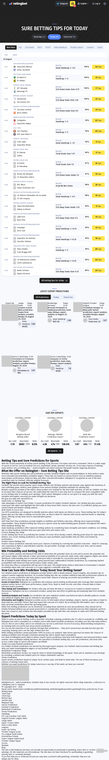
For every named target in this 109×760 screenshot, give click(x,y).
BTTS (40, 47)
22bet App (6, 696)
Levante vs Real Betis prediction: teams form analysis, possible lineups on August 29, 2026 (26, 313)
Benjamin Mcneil (23, 434)
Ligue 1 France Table (10, 723)
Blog (4, 748)
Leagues (5, 727)
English (84, 4)
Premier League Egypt (11, 741)
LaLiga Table (7, 721)
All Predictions (42, 297)
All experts (52, 451)
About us (5, 689)
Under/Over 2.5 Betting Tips (13, 501)
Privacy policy (86, 689)
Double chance (76, 47)
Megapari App (7, 703)
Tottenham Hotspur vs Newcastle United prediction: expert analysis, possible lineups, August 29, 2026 (95, 312)
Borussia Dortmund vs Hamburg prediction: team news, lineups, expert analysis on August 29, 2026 (59, 312)
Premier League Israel (11, 732)
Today (56, 297)
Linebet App (7, 700)
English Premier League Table (14, 718)
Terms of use (97, 689)
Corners (90, 47)
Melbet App (7, 698)
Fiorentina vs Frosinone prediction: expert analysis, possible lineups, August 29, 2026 (24, 362)
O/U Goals (29, 47)
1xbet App (6, 694)
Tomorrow (68, 297)
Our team (13, 689)
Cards (99, 47)
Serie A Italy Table (9, 725)
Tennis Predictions (9, 657)
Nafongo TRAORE (55, 434)
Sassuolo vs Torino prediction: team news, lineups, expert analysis (61, 361)
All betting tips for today (53, 280)
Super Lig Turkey (9, 730)
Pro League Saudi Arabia (12, 734)
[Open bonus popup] (72, 3)
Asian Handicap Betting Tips (13, 526)
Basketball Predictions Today (14, 651)
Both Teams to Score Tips (12, 510)
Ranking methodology (51, 689)
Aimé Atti (87, 434)
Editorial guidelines (34, 689)
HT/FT (48, 47)
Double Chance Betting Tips (13, 541)
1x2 (20, 47)
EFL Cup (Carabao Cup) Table (14, 716)
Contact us (21, 689)
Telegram (64, 4)
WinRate (5, 745)
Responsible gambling (70, 689)
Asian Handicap (60, 47)
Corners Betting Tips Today (13, 532)
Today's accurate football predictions (17, 644)
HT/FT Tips (6, 519)
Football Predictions (10, 707)
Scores (4, 743)
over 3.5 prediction (84, 505)
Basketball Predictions (11, 709)
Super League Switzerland (13, 739)
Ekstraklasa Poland (10, 736)
